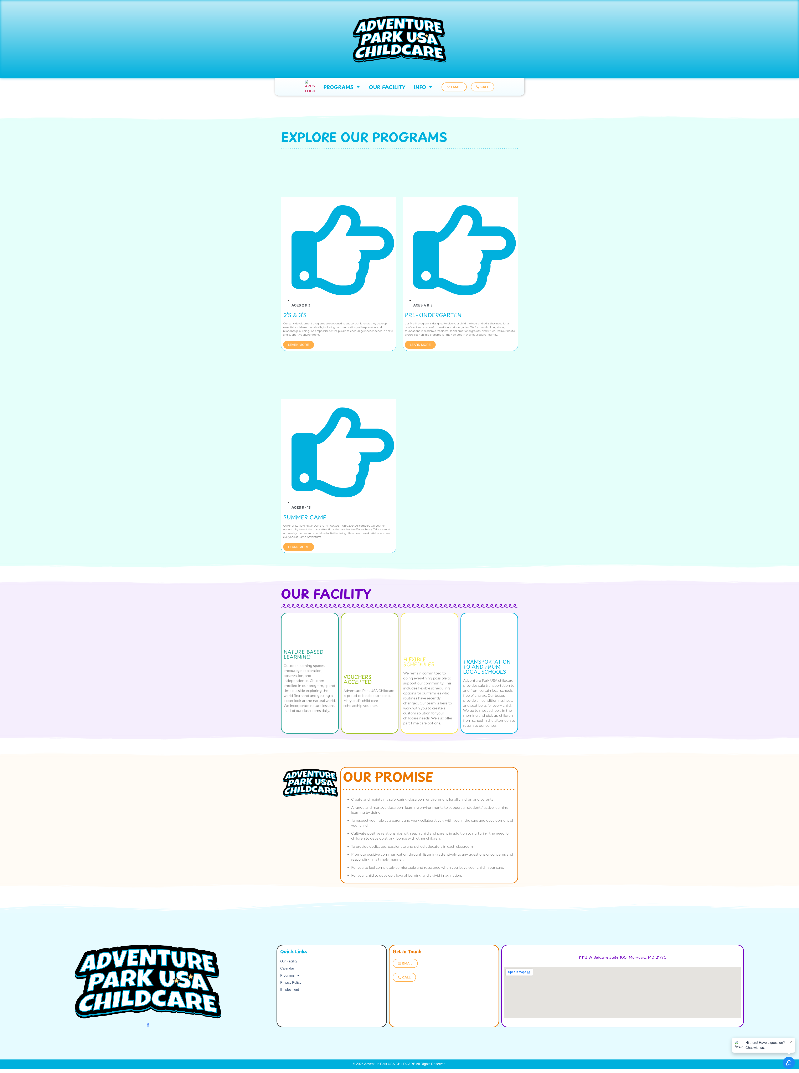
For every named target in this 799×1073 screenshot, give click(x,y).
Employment (289, 989)
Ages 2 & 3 (301, 305)
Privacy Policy (290, 982)
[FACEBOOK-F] (148, 1025)
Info (420, 86)
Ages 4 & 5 (423, 305)
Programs (338, 86)
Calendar (287, 968)
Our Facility (387, 86)
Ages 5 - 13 (301, 507)
